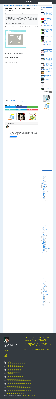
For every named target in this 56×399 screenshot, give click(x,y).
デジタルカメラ (45, 229)
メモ (42, 330)
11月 (24, 363)
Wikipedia (44, 234)
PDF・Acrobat (44, 184)
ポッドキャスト (45, 291)
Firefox (43, 281)
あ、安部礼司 (44, 290)
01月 (8, 363)
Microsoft (43, 243)
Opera (43, 282)
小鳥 (22, 101)
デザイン (43, 185)
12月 (26, 365)
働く (43, 310)
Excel (43, 250)
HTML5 (41, 349)
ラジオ (43, 289)
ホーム (5, 3)
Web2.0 (44, 238)
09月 (20, 363)
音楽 (42, 287)
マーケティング (45, 307)
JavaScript (30, 342)
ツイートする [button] (9, 107)
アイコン (48, 348)
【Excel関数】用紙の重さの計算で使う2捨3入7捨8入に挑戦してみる (48, 83)
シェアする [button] (19, 107)
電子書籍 (44, 188)
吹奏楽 (43, 288)
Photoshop (42, 343)
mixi (43, 202)
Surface (44, 247)
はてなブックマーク (45, 203)
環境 (42, 232)
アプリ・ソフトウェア (45, 277)
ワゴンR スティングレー (46, 302)
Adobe (39, 339)
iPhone (43, 339)
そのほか (43, 329)
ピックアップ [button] (14, 3)
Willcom (32, 348)
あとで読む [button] (30, 109)
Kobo (43, 189)
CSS (45, 340)
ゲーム (43, 296)
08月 (18, 365)
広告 (42, 190)
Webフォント (29, 349)
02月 (10, 363)
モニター (44, 176)
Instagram (44, 195)
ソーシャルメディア (12, 5)
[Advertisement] (21, 71)
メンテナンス (19, 101)
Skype (43, 276)
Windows (44, 246)
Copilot (43, 172)
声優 (42, 292)
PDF (41, 340)
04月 (12, 363)
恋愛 (42, 304)
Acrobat (38, 349)
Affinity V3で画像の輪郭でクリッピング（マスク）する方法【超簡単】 (48, 30)
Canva (43, 279)
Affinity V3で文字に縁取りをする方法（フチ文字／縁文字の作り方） (48, 42)
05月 (8, 362)
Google (43, 240)
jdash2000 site (28, 1)
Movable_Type (34, 344)
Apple (42, 252)
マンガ (43, 305)
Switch (43, 297)
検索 (43, 239)
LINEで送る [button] (30, 107)
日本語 (45, 342)
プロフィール (9, 3)
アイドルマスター (33, 339)
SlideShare (44, 205)
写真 (42, 228)
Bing (43, 245)
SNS (43, 198)
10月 (22, 363)
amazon (25, 345)
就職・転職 (44, 309)
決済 (42, 178)
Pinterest (6, 356)
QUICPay (44, 180)
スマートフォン (36, 348)
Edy (43, 179)
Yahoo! (43, 256)
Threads (44, 193)
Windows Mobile (44, 251)
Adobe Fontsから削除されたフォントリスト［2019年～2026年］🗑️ (48, 19)
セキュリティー (44, 235)
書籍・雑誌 (43, 187)
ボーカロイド (44, 285)
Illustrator (38, 343)
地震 (42, 236)
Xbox (43, 298)
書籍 (39, 345)
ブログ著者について (13, 136)
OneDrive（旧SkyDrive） (46, 248)
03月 (12, 365)
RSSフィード (24, 395)
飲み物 (43, 295)
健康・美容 (43, 300)
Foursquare (6, 357)
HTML (28, 345)
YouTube (44, 224)
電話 (42, 275)
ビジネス (43, 306)
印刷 (42, 182)
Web (14, 100)
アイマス (47, 344)
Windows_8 (45, 348)
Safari (43, 283)
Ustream (44, 226)
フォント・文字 (44, 186)
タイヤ (43, 303)
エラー (12, 101)
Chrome (44, 242)
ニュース (43, 231)
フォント (26, 339)
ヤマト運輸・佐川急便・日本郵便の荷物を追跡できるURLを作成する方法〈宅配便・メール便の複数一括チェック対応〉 (48, 60)
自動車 (43, 301)
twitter (9, 101)
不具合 (37, 345)
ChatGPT (44, 173)
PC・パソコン (44, 174)
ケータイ (26, 344)
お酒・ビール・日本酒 (45, 294)
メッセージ (19, 3)
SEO (38, 344)
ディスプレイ (44, 175)
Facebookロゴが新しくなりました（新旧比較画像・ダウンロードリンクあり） (48, 69)
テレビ (43, 299)
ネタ (45, 338)
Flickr (43, 230)
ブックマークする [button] (20, 109)
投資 (43, 308)
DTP (42, 183)
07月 (18, 363)
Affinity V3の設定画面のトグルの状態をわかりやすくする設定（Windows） (48, 34)
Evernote (44, 280)
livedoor (43, 257)
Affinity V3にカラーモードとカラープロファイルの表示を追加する (48, 23)
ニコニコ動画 (44, 225)
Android (44, 241)
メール (35, 345)
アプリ (45, 345)
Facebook (44, 199)
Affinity (43, 278)
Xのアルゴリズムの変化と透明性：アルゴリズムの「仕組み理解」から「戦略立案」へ (48, 10)
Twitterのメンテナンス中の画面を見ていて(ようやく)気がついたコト (28, 5)
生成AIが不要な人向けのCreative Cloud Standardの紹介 (48, 45)
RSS (42, 348)
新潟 (43, 338)
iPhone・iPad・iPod (45, 253)
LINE (43, 196)
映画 (43, 227)
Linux (43, 284)
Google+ (44, 201)
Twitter (17, 5)
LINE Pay (44, 181)
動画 (42, 223)
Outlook (44, 244)
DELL (43, 177)
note (43, 197)
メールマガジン (44, 286)
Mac (43, 254)
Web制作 (38, 338)
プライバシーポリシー (31, 395)
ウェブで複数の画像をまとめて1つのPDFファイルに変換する (48, 51)
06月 (10, 362)
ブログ (25, 342)
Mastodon (6, 352)
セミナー (33, 349)
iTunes (43, 255)
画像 (46, 343)
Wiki (42, 233)
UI (45, 344)
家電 (43, 328)
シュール (14, 101)
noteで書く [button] (8, 109)
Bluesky (44, 194)
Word (43, 249)
